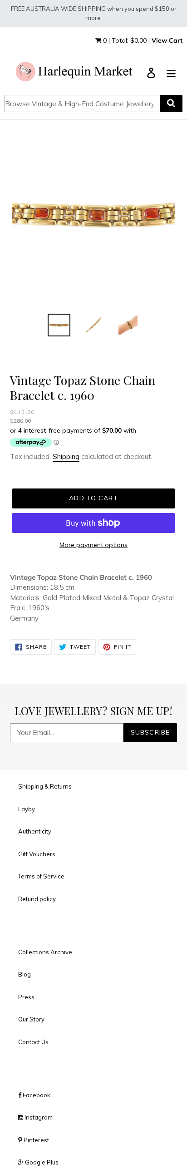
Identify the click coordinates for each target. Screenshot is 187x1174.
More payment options (93, 545)
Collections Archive (45, 952)
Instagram (38, 1117)
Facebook (35, 1095)
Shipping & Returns (45, 786)
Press (26, 997)
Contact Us (33, 1042)
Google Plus (41, 1162)
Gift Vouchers (36, 854)
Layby (26, 809)
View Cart (167, 40)
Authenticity (34, 831)
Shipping (66, 456)
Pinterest (35, 1140)
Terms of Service (41, 876)
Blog (24, 974)
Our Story (31, 1019)
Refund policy (37, 899)
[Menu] (171, 72)
